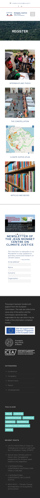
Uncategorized (13, 390)
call (8, 414)
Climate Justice (13, 418)
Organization (13, 278)
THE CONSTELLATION (20, 121)
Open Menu (32, 14)
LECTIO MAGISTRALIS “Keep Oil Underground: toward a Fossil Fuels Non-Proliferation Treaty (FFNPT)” (21, 448)
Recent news (13, 381)
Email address (13, 262)
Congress (28, 418)
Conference (12, 372)
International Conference (17, 426)
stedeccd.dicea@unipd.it (21, 3)
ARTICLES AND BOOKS (20, 195)
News (9, 430)
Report (10, 385)
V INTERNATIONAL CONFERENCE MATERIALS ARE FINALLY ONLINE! (20, 468)
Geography (12, 376)
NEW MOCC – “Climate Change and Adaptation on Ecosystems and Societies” (20, 486)
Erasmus (10, 422)
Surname (11, 273)
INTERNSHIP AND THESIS (20, 83)
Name (10, 267)
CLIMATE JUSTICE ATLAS (20, 157)
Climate (18, 414)
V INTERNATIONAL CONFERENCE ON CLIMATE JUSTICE (19, 477)
